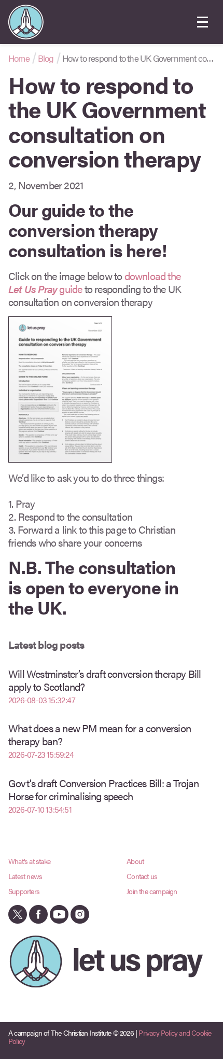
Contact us (142, 876)
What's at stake (29, 861)
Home (19, 58)
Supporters (23, 891)
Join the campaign (152, 891)
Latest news (25, 876)
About (135, 861)
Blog (46, 58)
